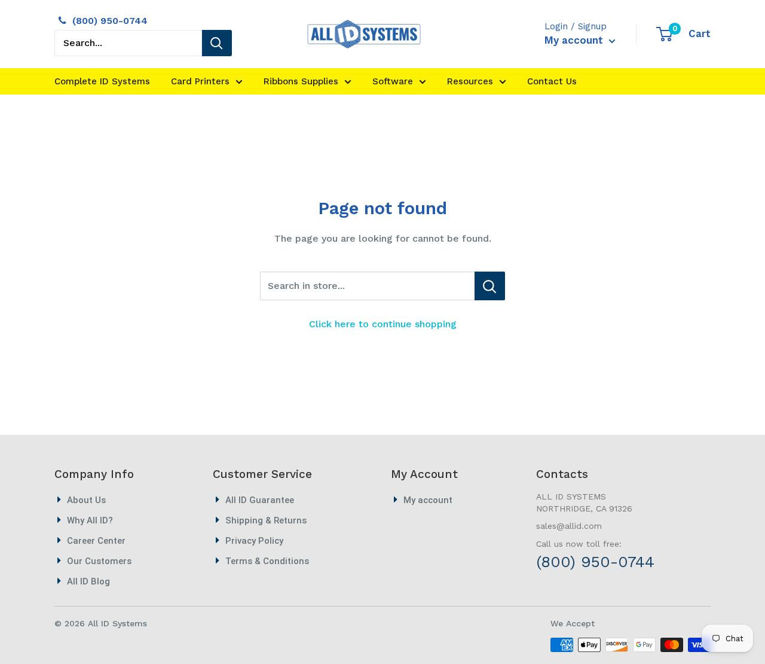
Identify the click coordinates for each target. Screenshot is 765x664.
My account (575, 40)
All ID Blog (88, 581)
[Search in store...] (490, 286)
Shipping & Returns (266, 520)
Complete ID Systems (102, 81)
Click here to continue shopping (383, 324)
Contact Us (552, 81)
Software (392, 81)
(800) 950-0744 (110, 20)
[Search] (217, 43)
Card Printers (200, 81)
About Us (86, 500)
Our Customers (99, 561)
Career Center (96, 540)
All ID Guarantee (259, 500)
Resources (470, 81)
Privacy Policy (254, 540)
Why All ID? (90, 520)
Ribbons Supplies (301, 81)
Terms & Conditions (267, 561)
